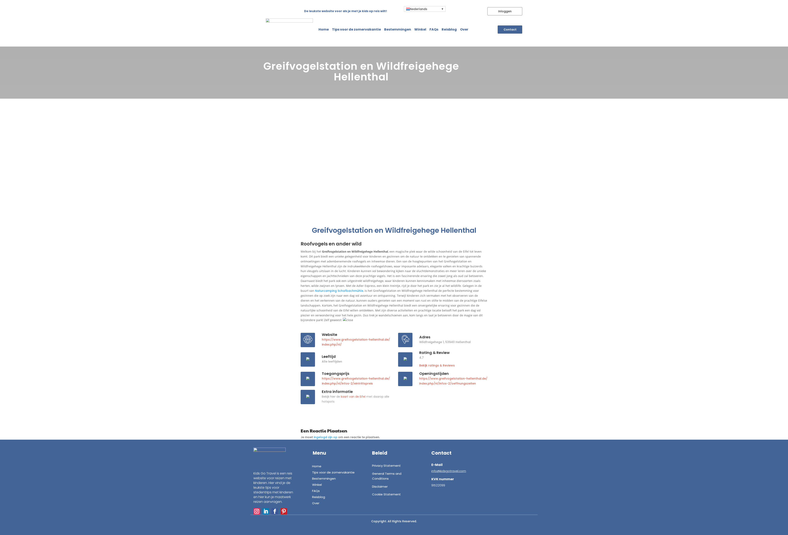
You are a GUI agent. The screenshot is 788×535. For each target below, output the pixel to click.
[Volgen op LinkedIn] (265, 511)
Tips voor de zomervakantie (356, 29)
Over (464, 29)
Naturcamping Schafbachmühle (339, 291)
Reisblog (449, 29)
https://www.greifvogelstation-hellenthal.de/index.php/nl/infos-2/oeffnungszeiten (453, 381)
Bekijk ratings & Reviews (437, 365)
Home (323, 29)
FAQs (434, 29)
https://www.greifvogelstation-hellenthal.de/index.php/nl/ (356, 342)
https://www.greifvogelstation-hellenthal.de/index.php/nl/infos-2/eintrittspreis (356, 381)
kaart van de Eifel (353, 397)
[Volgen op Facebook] (274, 511)
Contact (510, 29)
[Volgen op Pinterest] (284, 511)
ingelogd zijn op (325, 437)
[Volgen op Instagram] (256, 511)
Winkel (420, 29)
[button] (425, 9)
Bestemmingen (397, 29)
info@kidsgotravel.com (448, 471)
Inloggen (505, 11)
